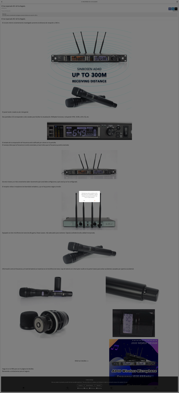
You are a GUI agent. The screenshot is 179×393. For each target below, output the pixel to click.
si (94, 200)
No (84, 200)
